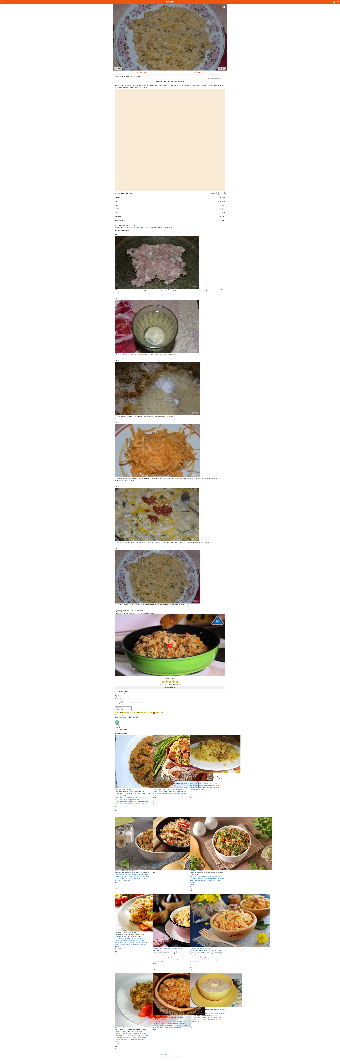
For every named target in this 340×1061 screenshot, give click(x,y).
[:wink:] (124, 713)
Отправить (133, 717)
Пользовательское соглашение (170, 1056)
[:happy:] (132, 713)
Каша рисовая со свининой (124, 789)
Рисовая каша (128, 694)
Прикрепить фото (122, 717)
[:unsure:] (135, 713)
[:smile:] (145, 713)
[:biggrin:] (141, 713)
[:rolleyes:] (137, 713)
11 (191, 965)
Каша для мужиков (159, 782)
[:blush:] (143, 713)
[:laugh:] (160, 713)
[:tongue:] (147, 713)
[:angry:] (149, 713)
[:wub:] (154, 712)
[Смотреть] (170, 645)
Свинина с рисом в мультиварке (125, 932)
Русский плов (119, 1027)
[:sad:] (128, 713)
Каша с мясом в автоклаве (161, 1016)
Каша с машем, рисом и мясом (125, 871)
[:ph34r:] (120, 713)
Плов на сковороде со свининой (200, 948)
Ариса (192, 1007)
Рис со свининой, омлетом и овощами (165, 853)
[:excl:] (122, 713)
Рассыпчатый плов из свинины (200, 774)
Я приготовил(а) (170, 687)
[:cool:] (139, 713)
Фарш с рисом (119, 694)
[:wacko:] (130, 713)
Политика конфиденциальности (170, 1058)
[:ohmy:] (118, 713)
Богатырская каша (196, 871)
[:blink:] (126, 713)
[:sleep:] (156, 713)
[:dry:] (158, 713)
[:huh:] (162, 713)
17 (191, 793)
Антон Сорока (221, 78)
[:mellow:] (152, 713)
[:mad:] (115, 713)
